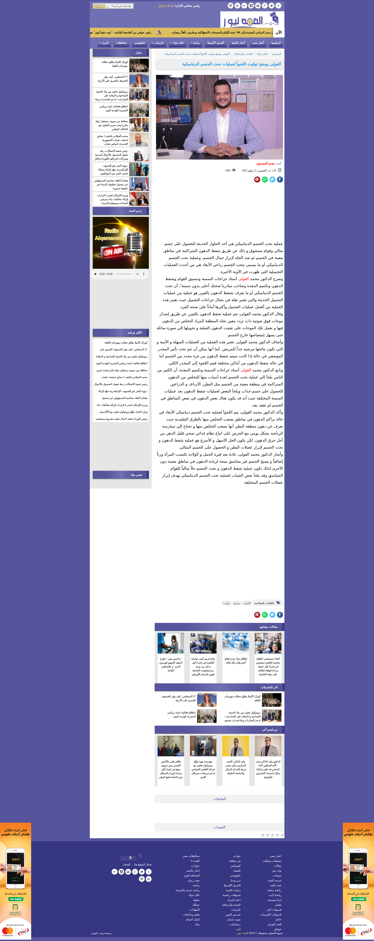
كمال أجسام (193, 919)
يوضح (237, 603)
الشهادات (194, 909)
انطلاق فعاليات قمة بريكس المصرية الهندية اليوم (181, 714)
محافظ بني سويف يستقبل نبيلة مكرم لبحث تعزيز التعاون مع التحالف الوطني (111, 125)
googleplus (265, 6)
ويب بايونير (97, 933)
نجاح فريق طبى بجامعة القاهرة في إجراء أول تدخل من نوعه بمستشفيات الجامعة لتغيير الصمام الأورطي (203, 666)
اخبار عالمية (193, 870)
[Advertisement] (219, 212)
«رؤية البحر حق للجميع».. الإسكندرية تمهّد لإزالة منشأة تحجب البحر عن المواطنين (113, 169)
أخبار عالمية (238, 42)
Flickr (244, 6)
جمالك (196, 904)
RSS (237, 6)
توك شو (277, 870)
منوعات (277, 875)
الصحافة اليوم (192, 875)
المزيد (105, 42)
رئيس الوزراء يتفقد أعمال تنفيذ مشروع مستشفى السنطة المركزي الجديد (121, 421)
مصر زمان (194, 880)
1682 (227, 170)
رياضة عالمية (233, 890)
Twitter (271, 6)
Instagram (251, 6)
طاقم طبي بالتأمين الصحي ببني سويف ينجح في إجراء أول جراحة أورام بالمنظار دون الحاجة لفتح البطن (171, 769)
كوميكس (235, 865)
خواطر (277, 929)
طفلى (278, 904)
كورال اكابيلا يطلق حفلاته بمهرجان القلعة (243, 698)
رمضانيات (235, 924)
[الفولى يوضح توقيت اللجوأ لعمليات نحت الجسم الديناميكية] (265, 179)
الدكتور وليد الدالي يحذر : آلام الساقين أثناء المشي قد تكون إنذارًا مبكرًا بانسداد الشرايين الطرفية (268, 769)
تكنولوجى (235, 875)
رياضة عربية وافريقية (188, 890)
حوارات (195, 865)
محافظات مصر (191, 856)
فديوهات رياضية (232, 895)
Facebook (278, 6)
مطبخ (196, 899)
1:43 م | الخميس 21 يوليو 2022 (259, 170)
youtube (258, 6)
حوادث (237, 856)
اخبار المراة (234, 899)
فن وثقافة (235, 860)
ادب (238, 929)
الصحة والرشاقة (231, 904)
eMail (231, 6)
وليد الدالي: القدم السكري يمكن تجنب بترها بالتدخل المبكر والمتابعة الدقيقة (235, 767)
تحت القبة (275, 885)
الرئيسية (276, 42)
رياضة (196, 42)
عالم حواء (178, 42)
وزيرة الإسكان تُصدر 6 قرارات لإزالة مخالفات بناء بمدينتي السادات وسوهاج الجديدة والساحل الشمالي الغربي (112, 201)
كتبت (269, 163)
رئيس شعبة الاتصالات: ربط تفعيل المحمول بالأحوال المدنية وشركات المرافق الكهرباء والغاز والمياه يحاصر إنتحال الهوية (111, 156)
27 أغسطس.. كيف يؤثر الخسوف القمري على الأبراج (178, 698)
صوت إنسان (234, 919)
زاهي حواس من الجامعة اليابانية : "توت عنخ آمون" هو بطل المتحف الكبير (149, 32)
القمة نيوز (242, 933)
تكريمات (159, 42)
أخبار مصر (258, 42)
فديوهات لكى (273, 909)
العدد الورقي (274, 924)
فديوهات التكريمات (270, 914)
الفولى (243, 279)
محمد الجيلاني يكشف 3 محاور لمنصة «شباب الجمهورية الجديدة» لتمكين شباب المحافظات (112, 142)
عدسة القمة (274, 880)
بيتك (197, 924)
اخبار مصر (275, 856)
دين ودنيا (236, 880)
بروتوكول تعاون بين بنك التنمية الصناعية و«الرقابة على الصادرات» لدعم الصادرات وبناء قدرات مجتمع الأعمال (243, 718)
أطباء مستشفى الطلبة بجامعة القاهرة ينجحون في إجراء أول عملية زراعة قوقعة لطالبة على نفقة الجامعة (268, 666)
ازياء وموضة (274, 899)
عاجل (278, 919)
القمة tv (195, 860)
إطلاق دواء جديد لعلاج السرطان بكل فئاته (235, 660)
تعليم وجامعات (191, 914)
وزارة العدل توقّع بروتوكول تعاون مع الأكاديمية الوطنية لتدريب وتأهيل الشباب (123, 414)
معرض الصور (233, 914)
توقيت (226, 603)
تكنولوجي (139, 42)
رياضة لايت (275, 895)
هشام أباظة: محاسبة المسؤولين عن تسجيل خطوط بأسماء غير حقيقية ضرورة (111, 184)
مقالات (277, 865)
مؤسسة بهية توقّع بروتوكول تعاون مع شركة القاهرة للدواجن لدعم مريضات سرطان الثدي (203, 769)
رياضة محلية (274, 890)
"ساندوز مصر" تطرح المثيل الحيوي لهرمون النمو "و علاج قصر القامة (170, 664)
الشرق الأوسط (215, 42)
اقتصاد (237, 870)
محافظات (121, 42)
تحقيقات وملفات (272, 860)
